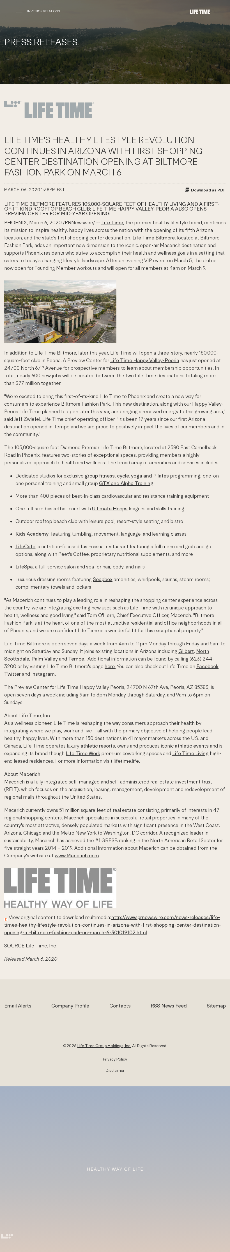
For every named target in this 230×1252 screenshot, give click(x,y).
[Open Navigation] (19, 11)
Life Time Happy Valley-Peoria (144, 360)
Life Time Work (83, 753)
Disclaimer (115, 1070)
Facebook (207, 666)
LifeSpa (24, 567)
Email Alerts (17, 1006)
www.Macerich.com (77, 855)
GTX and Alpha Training (126, 483)
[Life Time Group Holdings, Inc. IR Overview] (200, 11)
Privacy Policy (115, 1059)
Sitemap (216, 1006)
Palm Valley (44, 659)
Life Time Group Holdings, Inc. (104, 1045)
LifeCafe (25, 546)
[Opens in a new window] (49, 117)
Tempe (76, 659)
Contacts (120, 1006)
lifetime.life (126, 761)
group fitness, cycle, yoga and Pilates (127, 476)
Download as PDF (208, 190)
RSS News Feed (169, 1006)
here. (110, 666)
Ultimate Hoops (110, 508)
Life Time (112, 222)
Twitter (12, 674)
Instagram (43, 674)
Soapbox (102, 579)
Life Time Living (190, 753)
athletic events (192, 746)
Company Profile (70, 1006)
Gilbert (186, 651)
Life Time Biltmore (153, 238)
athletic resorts (98, 746)
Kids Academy (32, 534)
